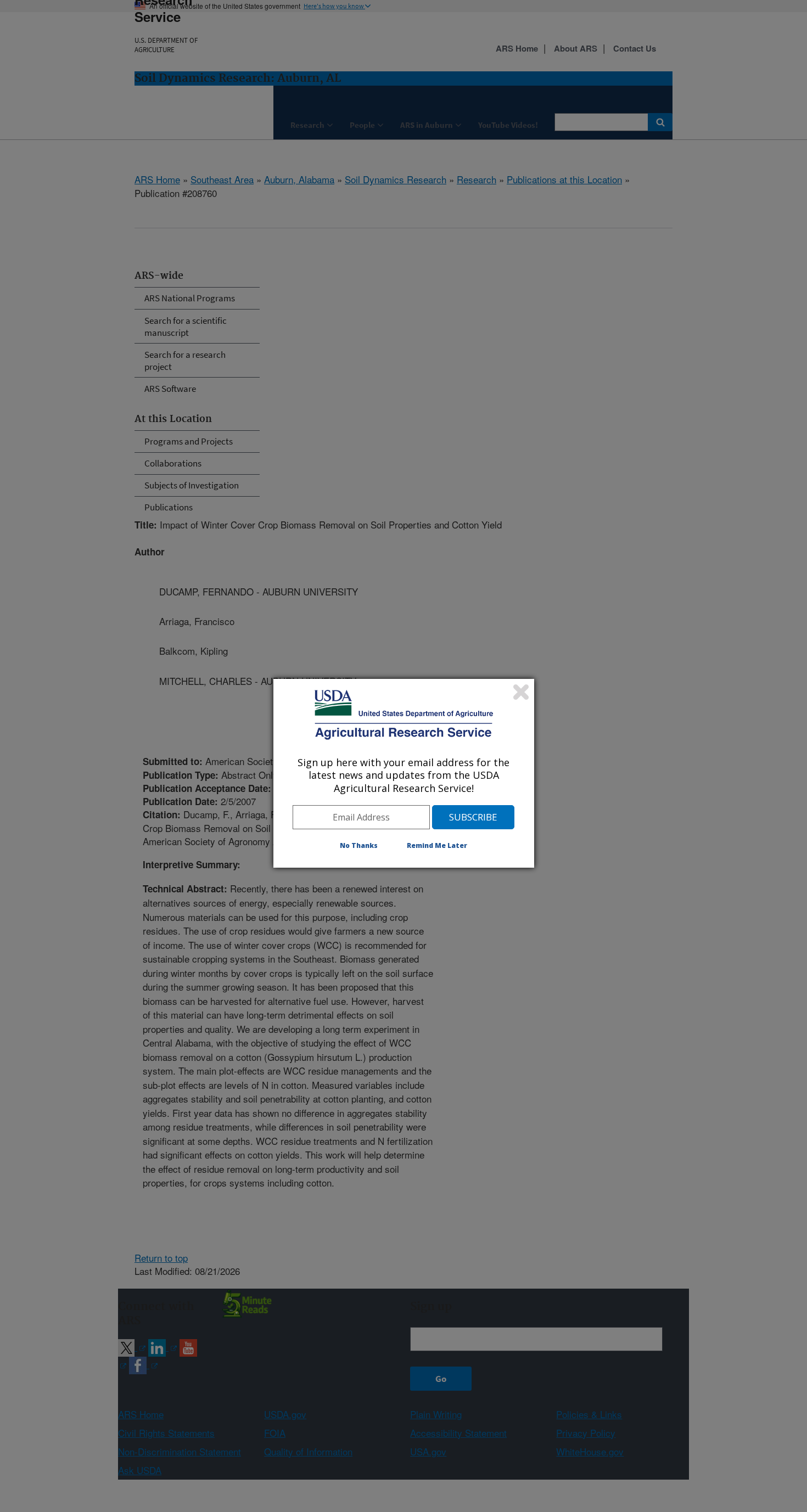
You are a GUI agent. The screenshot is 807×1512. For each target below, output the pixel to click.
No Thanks (359, 845)
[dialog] (403, 773)
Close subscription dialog (521, 692)
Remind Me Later (437, 845)
